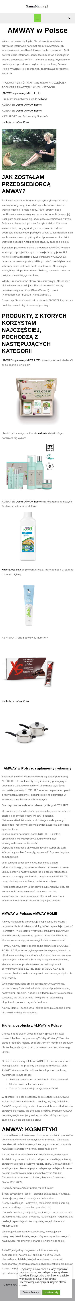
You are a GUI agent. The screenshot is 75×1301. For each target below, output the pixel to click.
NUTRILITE (33, 93)
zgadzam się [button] (51, 1292)
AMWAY (42, 99)
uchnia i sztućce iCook (16, 122)
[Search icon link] (69, 18)
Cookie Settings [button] (31, 1292)
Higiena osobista (12, 569)
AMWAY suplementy (14, 93)
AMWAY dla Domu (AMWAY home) (22, 104)
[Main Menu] (37, 18)
